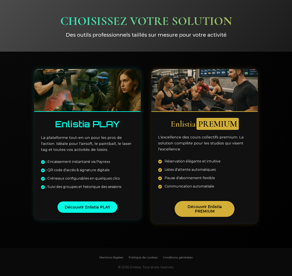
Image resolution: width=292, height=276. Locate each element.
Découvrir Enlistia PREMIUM (204, 208)
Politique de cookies (143, 257)
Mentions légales (111, 257)
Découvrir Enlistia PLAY (87, 207)
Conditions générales (178, 257)
